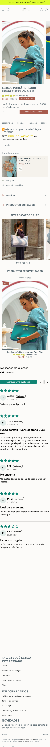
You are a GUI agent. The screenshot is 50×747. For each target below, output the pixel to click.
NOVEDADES (10, 720)
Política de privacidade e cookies (16, 696)
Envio (4, 665)
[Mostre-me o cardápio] (3, 9)
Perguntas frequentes (11, 680)
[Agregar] (20, 169)
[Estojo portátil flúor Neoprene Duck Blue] (25, 315)
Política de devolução (11, 670)
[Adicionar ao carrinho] (5, 347)
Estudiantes (7, 715)
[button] (8, 95)
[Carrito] (46, 9)
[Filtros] (40, 382)
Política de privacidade (27, 740)
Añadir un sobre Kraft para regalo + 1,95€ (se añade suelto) (24, 105)
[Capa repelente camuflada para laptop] (9, 166)
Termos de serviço (10, 701)
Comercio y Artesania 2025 (14, 710)
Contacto (6, 675)
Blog (4, 685)
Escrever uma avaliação (18, 381)
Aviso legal (6, 705)
